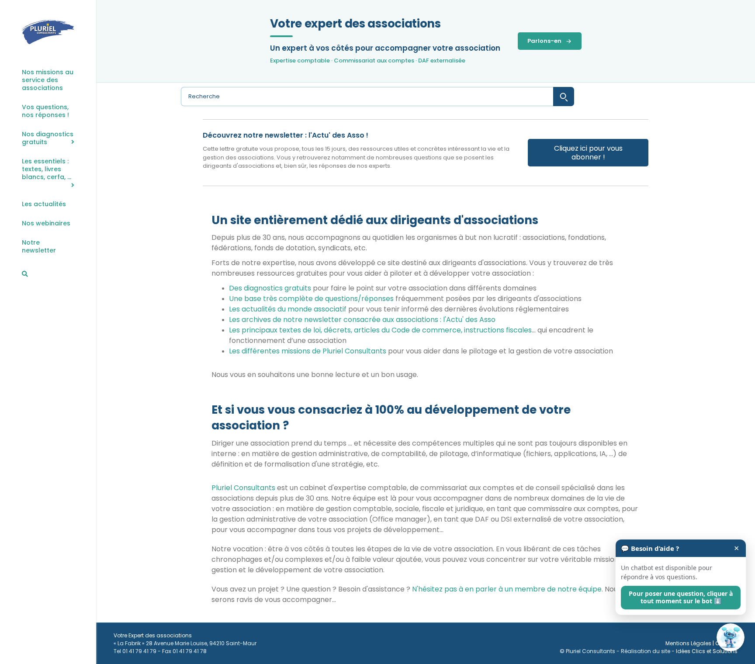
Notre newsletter (39, 247)
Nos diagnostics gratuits (47, 138)
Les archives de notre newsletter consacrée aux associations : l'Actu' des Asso (362, 320)
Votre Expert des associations (153, 635)
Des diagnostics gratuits (270, 288)
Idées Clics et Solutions (707, 651)
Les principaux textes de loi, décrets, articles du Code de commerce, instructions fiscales (380, 330)
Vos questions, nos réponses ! (45, 111)
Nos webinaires (46, 223)
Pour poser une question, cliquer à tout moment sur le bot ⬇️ (681, 597)
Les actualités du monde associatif (287, 309)
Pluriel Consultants (243, 488)
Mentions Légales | (690, 643)
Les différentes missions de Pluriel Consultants (307, 351)
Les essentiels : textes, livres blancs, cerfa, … (46, 169)
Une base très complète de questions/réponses (311, 299)
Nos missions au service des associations (47, 80)
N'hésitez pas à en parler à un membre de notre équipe (507, 589)
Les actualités (44, 204)
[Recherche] (25, 274)
